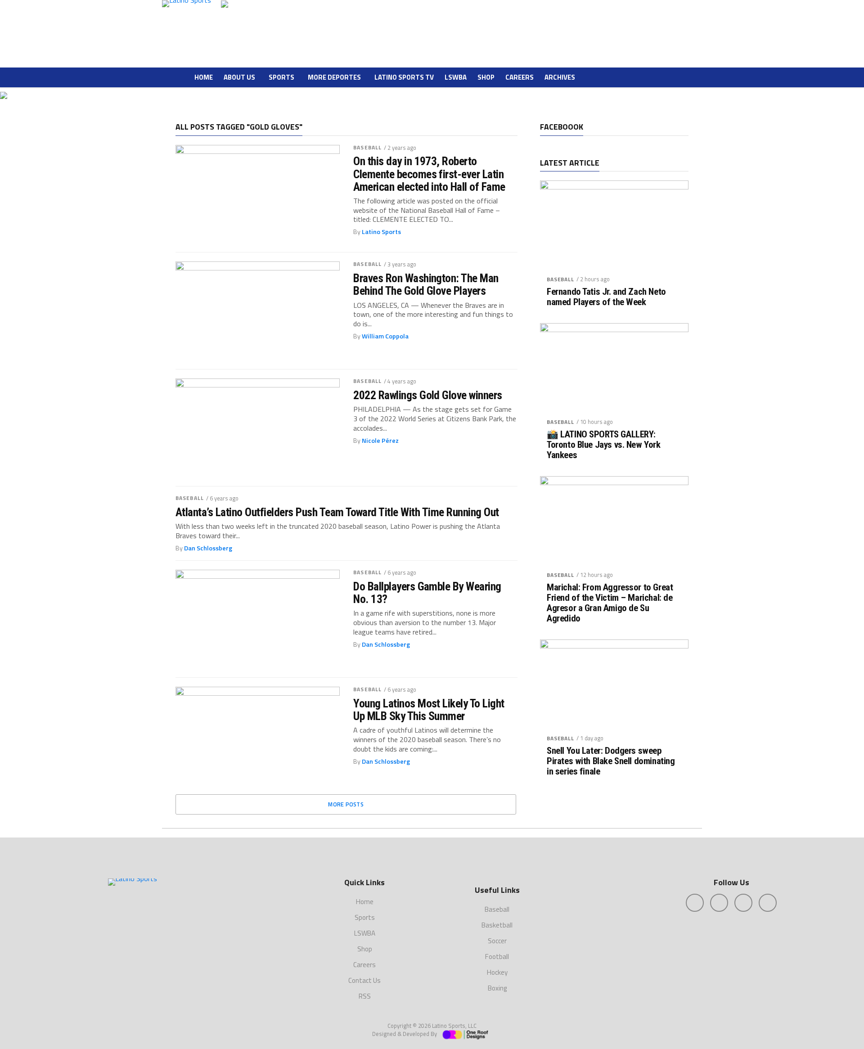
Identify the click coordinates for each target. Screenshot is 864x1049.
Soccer (497, 941)
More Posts (346, 804)
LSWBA (456, 77)
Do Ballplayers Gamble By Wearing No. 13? (427, 592)
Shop (486, 77)
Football (497, 956)
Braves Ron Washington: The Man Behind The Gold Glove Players (426, 284)
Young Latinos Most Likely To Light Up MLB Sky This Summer (428, 709)
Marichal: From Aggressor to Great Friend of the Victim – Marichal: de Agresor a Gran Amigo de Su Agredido (610, 603)
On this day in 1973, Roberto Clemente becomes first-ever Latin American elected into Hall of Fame (429, 174)
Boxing (497, 988)
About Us (239, 77)
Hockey (497, 972)
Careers (519, 77)
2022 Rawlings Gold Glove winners (427, 395)
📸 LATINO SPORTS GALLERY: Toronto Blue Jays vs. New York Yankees (604, 444)
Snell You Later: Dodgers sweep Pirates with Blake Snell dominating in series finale (611, 761)
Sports (281, 77)
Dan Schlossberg (208, 548)
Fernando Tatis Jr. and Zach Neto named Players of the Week (606, 297)
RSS (365, 996)
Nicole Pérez (380, 441)
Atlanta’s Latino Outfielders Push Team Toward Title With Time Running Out (337, 512)
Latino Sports (381, 232)
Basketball (497, 925)
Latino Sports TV (404, 77)
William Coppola (385, 336)
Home (203, 77)
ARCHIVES (559, 77)
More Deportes (334, 77)
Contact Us (364, 980)
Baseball (367, 147)
